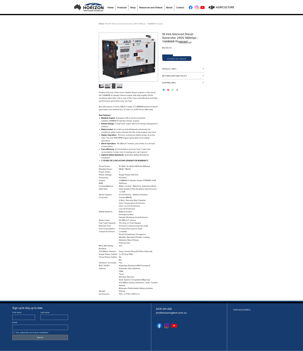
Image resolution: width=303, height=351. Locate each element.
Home (101, 24)
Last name (45, 312)
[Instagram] (196, 7)
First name (17, 312)
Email (14, 322)
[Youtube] (202, 7)
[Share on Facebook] (163, 89)
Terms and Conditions (241, 309)
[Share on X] (177, 89)
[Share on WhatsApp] (172, 89)
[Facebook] (190, 7)
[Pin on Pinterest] (168, 89)
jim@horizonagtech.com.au (171, 312)
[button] (122, 7)
